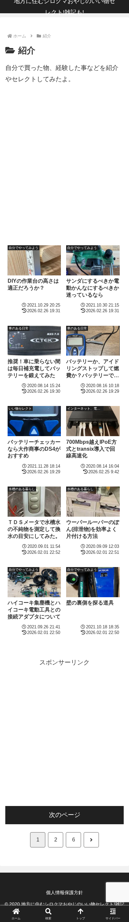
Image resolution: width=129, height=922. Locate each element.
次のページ (64, 814)
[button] (116, 874)
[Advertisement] (64, 168)
